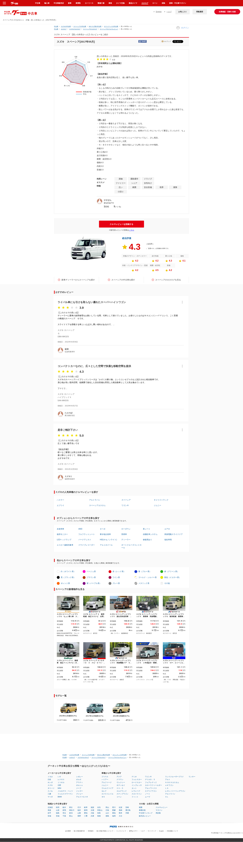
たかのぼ (69, 413)
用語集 (158, 813)
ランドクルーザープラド (174, 777)
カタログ (144, 3)
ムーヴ (147, 797)
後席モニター (62, 534)
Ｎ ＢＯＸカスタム (172, 782)
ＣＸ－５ (120, 788)
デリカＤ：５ (150, 779)
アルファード (107, 782)
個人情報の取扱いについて (104, 831)
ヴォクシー (121, 782)
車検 (110, 3)
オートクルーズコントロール (131, 546)
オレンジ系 (65, 583)
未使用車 (60, 529)
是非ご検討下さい (68, 429)
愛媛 (114, 810)
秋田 (57, 807)
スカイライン (137, 794)
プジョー (79, 794)
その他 (167, 583)
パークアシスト (84, 540)
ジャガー (79, 791)
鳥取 (99, 813)
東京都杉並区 (70, 415)
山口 (107, 813)
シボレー (79, 777)
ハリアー (105, 779)
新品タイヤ (133, 3)
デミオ (134, 777)
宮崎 (127, 807)
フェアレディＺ (151, 782)
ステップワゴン (122, 794)
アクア (119, 777)
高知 (114, 813)
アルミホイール (106, 545)
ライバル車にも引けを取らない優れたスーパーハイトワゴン (92, 302)
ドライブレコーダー (86, 545)
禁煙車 (124, 534)
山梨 (79, 813)
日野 (59, 785)
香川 (114, 807)
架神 (67, 349)
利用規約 (91, 831)
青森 (49, 810)
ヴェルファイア (107, 788)
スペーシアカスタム (97, 505)
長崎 (120, 810)
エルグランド (122, 791)
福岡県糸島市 (70, 479)
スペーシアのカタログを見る (168, 280)
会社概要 (68, 831)
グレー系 (116, 583)
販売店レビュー (145, 816)
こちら (131, 230)
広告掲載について (172, 831)
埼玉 (64, 813)
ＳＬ (166, 797)
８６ (103, 797)
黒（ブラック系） (68, 577)
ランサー (192, 777)
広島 (107, 810)
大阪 (92, 813)
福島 (57, 813)
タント (134, 788)
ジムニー (157, 505)
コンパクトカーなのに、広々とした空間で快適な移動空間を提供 (94, 366)
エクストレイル (107, 794)
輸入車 (47, 3)
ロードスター (137, 782)
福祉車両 (168, 540)
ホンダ (50, 782)
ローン (155, 3)
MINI (59, 788)
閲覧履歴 (199, 12)
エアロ (167, 529)
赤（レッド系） (118, 571)
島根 (99, 816)
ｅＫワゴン (169, 785)
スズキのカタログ (74, 29)
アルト (167, 779)
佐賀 (120, 807)
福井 (79, 810)
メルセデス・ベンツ (65, 791)
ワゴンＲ (125, 505)
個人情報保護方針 (79, 831)
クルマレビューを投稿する (121, 224)
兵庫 (92, 816)
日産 (49, 779)
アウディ (79, 782)
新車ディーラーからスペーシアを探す (78, 280)
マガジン (159, 810)
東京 (71, 807)
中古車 (56, 26)
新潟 (71, 813)
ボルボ (78, 779)
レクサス (61, 779)
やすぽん (108, 200)
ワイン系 (116, 577)
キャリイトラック (161, 500)
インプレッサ (137, 785)
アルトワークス (151, 788)
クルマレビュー (161, 807)
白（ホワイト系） (68, 571)
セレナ (104, 791)
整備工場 (101, 3)
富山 (71, 816)
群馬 (64, 810)
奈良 (99, 807)
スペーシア (126, 500)
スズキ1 (68, 476)
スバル (50, 791)
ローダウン (125, 529)
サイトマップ (152, 831)
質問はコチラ (133, 831)
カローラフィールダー (153, 785)
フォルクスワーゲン (65, 794)
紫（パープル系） (94, 583)
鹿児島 (127, 810)
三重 (85, 816)
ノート (147, 794)
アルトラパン (94, 500)
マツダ (50, 797)
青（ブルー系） (144, 571)
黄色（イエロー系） (172, 577)
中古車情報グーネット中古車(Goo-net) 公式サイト (227, 833)
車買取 (78, 3)
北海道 (50, 807)
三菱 (49, 794)
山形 (57, 810)
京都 (92, 810)
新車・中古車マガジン (177, 3)
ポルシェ (79, 785)
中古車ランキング (145, 813)
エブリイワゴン (151, 791)
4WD (80, 529)
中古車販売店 (59, 3)
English (159, 12)
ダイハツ (51, 788)
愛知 (85, 813)
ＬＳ (166, 788)
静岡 (85, 810)
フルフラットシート (86, 534)
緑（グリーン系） (171, 571)
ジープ (78, 788)
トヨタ (50, 777)
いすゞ (60, 777)
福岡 (114, 816)
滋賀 (92, 807)
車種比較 (142, 810)
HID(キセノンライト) (108, 540)
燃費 (140, 807)
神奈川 (71, 810)
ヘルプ (169, 12)
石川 (79, 807)
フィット (135, 797)
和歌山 (99, 810)
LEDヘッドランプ (64, 540)
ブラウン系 (91, 577)
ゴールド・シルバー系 (147, 577)
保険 (163, 3)
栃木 (64, 807)
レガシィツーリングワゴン (175, 791)
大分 (120, 816)
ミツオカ (61, 782)
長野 (79, 816)
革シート (146, 529)
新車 (69, 3)
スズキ (50, 785)
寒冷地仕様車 (105, 534)
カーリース (89, 3)
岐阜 (85, 807)
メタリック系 (143, 583)
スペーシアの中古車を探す (123, 280)
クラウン (120, 779)
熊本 (120, 813)
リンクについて (121, 831)
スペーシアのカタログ (90, 29)
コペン (119, 797)
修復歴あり (147, 540)
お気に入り (182, 12)
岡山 (107, 807)
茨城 (57, 816)
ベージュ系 (91, 571)
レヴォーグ (136, 791)
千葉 (64, 816)
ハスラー (60, 500)
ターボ (102, 529)
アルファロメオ (82, 797)
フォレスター (137, 779)
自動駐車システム (150, 534)
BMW (60, 797)
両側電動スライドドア (173, 534)
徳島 (107, 816)
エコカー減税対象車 (65, 545)
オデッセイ (121, 785)
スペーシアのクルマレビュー (109, 29)
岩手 (49, 813)
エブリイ (60, 505)
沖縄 (127, 813)
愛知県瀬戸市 (109, 203)
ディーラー (125, 540)
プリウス (105, 777)
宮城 (49, 816)
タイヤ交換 (120, 3)
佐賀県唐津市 (70, 352)
